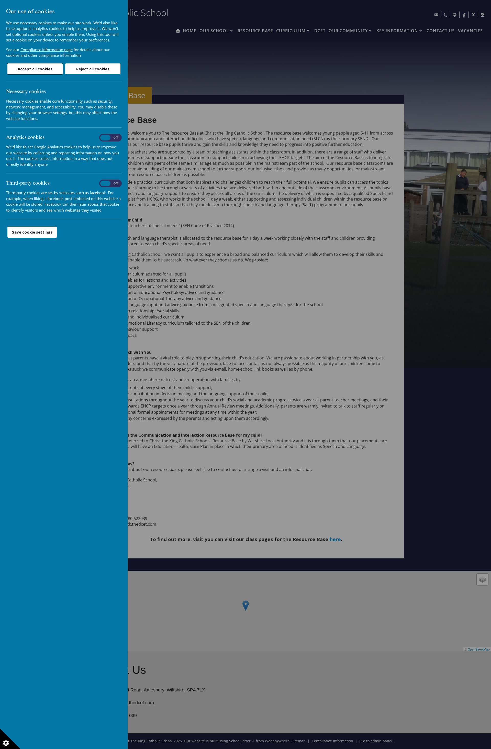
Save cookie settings (32, 232)
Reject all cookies (92, 68)
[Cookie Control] (10, 739)
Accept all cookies (35, 68)
